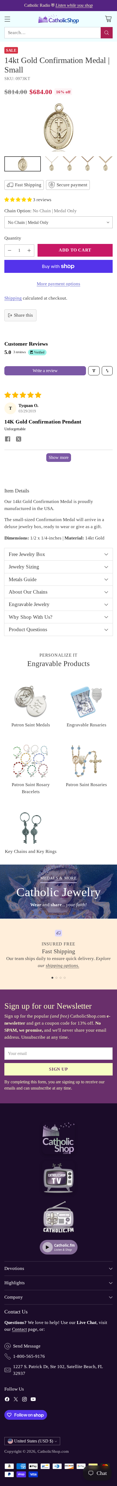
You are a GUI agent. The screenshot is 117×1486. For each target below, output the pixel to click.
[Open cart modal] (108, 19)
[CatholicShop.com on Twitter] (16, 1400)
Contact (19, 1329)
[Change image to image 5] (105, 163)
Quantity (12, 238)
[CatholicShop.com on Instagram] (24, 1400)
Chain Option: (40, 210)
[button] (18, 199)
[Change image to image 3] (70, 163)
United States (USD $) (33, 1441)
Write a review (45, 370)
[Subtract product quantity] (9, 250)
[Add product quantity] (29, 250)
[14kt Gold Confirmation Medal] (58, 127)
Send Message (27, 1346)
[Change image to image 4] (87, 163)
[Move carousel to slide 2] (56, 978)
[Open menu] (7, 19)
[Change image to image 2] (51, 163)
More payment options (58, 283)
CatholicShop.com (53, 1451)
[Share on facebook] (7, 439)
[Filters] (94, 370)
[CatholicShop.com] (58, 19)
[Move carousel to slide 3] (60, 978)
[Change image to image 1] (22, 163)
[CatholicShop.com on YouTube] (33, 1400)
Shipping (13, 298)
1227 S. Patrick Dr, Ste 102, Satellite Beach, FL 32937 (58, 1370)
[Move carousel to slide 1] (52, 978)
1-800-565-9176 (29, 1356)
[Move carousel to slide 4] (65, 978)
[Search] (107, 32)
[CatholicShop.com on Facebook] (7, 1400)
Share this (23, 315)
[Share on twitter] (18, 439)
